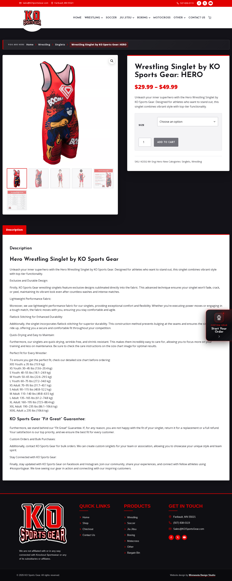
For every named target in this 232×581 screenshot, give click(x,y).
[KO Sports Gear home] (32, 17)
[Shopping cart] (210, 17)
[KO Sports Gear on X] (205, 3)
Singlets (60, 44)
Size (141, 125)
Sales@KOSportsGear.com (188, 528)
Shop (85, 523)
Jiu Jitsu (125, 18)
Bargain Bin (133, 552)
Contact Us (197, 18)
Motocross (162, 18)
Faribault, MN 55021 (184, 516)
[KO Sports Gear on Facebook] (199, 3)
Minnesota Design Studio (202, 575)
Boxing (142, 18)
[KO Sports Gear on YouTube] (210, 3)
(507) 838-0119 (181, 522)
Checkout (88, 529)
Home (77, 18)
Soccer (111, 18)
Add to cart (166, 142)
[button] (112, 61)
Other (178, 18)
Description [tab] (14, 230)
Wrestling (92, 18)
